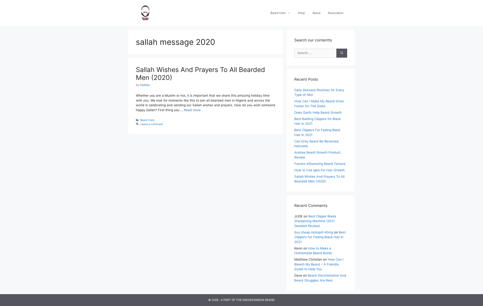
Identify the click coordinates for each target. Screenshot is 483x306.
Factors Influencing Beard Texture (319, 164)
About (316, 13)
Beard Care (278, 13)
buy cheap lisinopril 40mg (313, 232)
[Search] (341, 53)
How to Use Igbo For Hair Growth (319, 170)
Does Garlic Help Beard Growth (318, 112)
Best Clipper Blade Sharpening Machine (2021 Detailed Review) (315, 221)
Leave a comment (151, 124)
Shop (301, 13)
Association (335, 13)
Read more (192, 110)
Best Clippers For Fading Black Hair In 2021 (320, 237)
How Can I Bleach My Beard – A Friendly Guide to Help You (318, 264)
